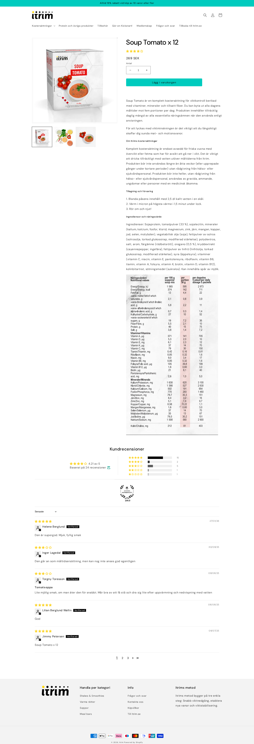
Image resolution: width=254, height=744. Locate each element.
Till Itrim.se (134, 713)
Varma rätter (87, 701)
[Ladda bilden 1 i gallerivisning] (42, 137)
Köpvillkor (133, 707)
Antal (129, 63)
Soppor (84, 707)
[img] (43, 521)
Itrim (121, 742)
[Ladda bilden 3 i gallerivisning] (86, 137)
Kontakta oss (135, 701)
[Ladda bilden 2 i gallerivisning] (64, 137)
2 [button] (122, 658)
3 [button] (128, 658)
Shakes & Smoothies (92, 695)
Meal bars (86, 713)
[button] (43, 25)
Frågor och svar (137, 695)
